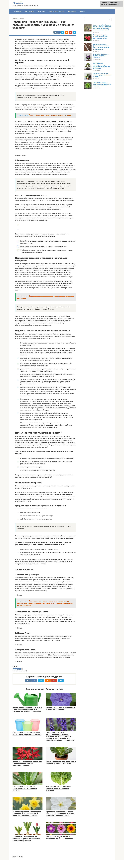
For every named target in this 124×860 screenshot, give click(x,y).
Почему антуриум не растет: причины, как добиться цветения (100, 36)
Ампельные (72, 11)
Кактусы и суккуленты (56, 11)
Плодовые (41, 11)
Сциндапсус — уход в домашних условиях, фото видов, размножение (102, 84)
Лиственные (29, 11)
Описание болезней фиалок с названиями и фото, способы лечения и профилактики (101, 46)
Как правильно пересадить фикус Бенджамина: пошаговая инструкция (101, 66)
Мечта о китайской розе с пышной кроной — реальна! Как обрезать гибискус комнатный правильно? (102, 27)
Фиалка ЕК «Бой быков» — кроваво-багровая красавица (102, 55)
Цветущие (18, 11)
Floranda (18, 3)
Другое (82, 11)
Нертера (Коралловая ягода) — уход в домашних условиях (102, 75)
